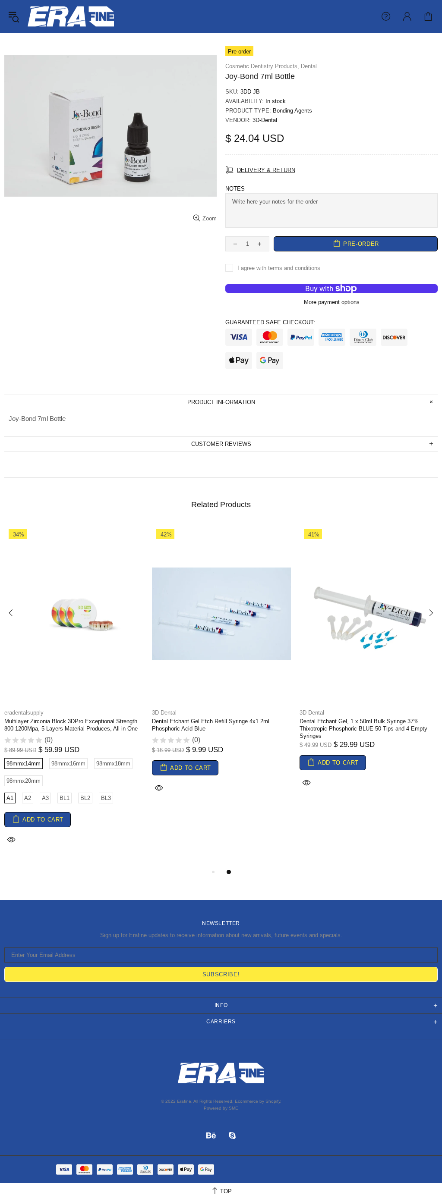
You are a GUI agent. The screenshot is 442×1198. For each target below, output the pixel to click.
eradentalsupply (71, 16)
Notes (235, 188)
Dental (309, 66)
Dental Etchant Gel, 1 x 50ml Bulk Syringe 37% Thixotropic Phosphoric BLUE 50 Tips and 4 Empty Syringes (363, 728)
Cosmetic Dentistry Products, (262, 66)
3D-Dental (265, 120)
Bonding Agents (292, 110)
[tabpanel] (74, 696)
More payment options (332, 302)
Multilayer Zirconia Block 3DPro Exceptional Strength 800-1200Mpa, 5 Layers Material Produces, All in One (71, 725)
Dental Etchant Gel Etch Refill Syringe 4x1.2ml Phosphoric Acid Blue (210, 725)
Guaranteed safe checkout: (270, 322)
